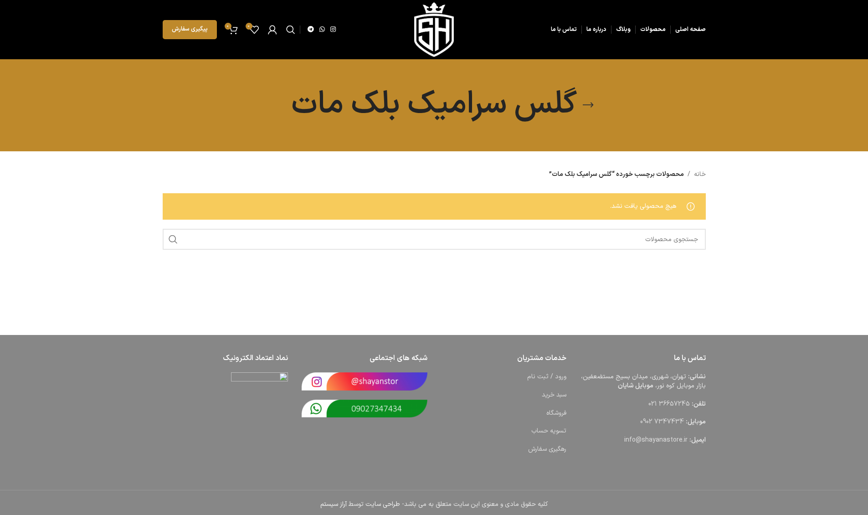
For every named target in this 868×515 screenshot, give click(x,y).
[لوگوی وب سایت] (434, 29)
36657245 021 (669, 404)
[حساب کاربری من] (272, 30)
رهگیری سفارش (547, 449)
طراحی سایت (382, 504)
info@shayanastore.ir (656, 440)
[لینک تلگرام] (311, 29)
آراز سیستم (333, 504)
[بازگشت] (588, 105)
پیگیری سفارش (190, 29)
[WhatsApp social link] (322, 29)
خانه (700, 174)
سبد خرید (554, 395)
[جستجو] (291, 30)
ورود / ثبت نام (546, 376)
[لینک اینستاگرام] (333, 29)
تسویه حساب (548, 431)
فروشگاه (556, 413)
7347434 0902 (662, 422)
